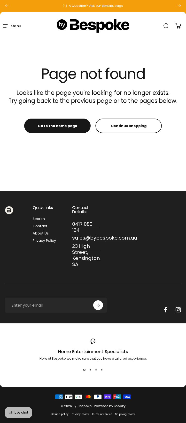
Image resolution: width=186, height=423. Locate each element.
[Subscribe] (98, 305)
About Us (41, 233)
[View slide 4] (102, 370)
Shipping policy (125, 414)
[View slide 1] (84, 370)
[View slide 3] (96, 370)
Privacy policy (80, 414)
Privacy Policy (44, 240)
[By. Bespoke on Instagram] (178, 310)
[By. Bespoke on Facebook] (166, 310)
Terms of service (102, 414)
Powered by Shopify (109, 406)
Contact (40, 226)
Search (39, 219)
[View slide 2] (90, 370)
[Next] (179, 6)
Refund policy (60, 414)
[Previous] (6, 6)
